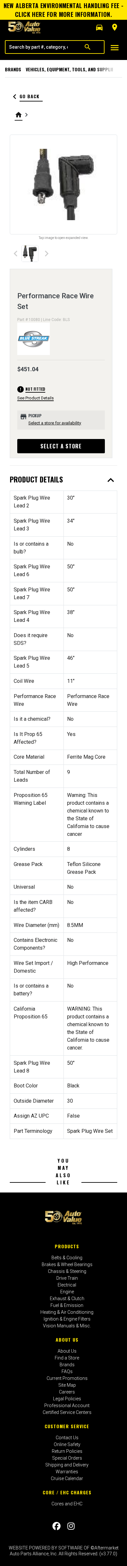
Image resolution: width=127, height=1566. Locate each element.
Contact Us (67, 1437)
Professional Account (67, 1405)
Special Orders (67, 1458)
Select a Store (61, 446)
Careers (67, 1391)
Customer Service (67, 1426)
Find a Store (67, 1357)
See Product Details (35, 398)
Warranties (67, 1471)
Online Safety (67, 1444)
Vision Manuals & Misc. (67, 1325)
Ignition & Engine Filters (67, 1319)
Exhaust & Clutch (67, 1298)
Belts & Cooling (66, 1257)
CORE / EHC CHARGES (67, 1492)
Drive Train (67, 1278)
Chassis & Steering (67, 1271)
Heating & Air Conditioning (66, 1312)
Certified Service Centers (67, 1412)
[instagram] (71, 1526)
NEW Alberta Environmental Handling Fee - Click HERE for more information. (64, 9)
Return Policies (67, 1451)
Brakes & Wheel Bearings (67, 1264)
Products (67, 1246)
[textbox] (38, 47)
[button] (99, 27)
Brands (13, 69)
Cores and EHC (66, 1503)
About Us (67, 1339)
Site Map (67, 1385)
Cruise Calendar (67, 1478)
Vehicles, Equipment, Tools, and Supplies (71, 69)
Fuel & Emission (66, 1305)
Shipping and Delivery (67, 1464)
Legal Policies (67, 1398)
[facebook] (56, 1526)
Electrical (67, 1284)
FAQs (67, 1371)
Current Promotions (67, 1378)
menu (114, 47)
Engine (67, 1291)
